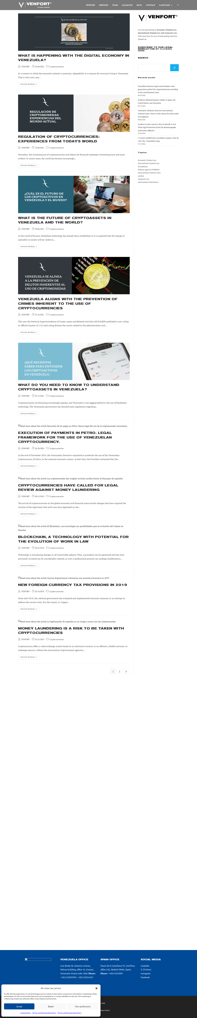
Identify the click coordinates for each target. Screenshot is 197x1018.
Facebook (145, 977)
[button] (96, 988)
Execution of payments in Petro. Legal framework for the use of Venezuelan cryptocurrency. (65, 437)
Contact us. (142, 39)
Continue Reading (29, 84)
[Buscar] (174, 67)
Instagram (145, 973)
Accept (19, 1006)
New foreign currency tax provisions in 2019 (72, 585)
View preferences (83, 1006)
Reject (51, 1006)
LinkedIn (145, 965)
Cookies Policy (25, 1013)
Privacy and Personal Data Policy (44, 1013)
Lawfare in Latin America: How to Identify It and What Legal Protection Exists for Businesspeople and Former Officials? (157, 127)
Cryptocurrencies (56, 66)
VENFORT (25, 66)
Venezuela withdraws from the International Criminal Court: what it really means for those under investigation (158, 113)
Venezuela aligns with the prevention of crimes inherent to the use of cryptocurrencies (67, 303)
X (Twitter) (146, 969)
